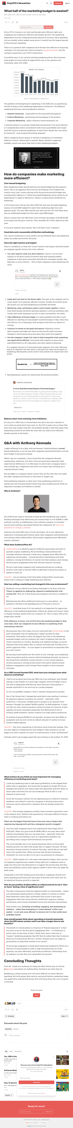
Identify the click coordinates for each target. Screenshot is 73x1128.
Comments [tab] (8, 1029)
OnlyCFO (7, 577)
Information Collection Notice (36, 1088)
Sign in (67, 3)
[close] (53, 1057)
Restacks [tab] (15, 1029)
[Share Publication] (51, 3)
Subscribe (58, 3)
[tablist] (11, 1029)
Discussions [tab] (17, 1051)
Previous (11, 1016)
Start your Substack (33, 1123)
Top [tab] (6, 1051)
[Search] (47, 3)
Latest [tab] (11, 1051)
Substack (29, 1126)
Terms (38, 1119)
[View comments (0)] (13, 22)
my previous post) (50, 50)
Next (63, 1016)
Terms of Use (45, 1086)
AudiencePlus (12, 549)
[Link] (1, 176)
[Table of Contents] (2, 563)
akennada (10, 969)
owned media (58, 631)
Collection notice (45, 1119)
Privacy (34, 1119)
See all (8, 1095)
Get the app (44, 1123)
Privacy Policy (50, 1088)
